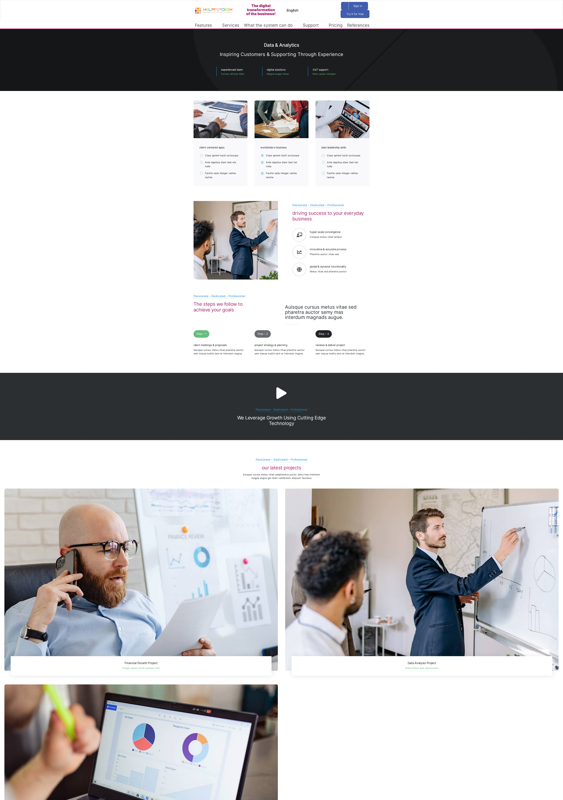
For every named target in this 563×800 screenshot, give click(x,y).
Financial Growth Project (141, 663)
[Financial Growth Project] (141, 579)
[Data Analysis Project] (422, 579)
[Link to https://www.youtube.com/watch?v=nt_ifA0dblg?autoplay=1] (281, 393)
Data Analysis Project (422, 663)
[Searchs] (335, 7)
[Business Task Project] (141, 775)
